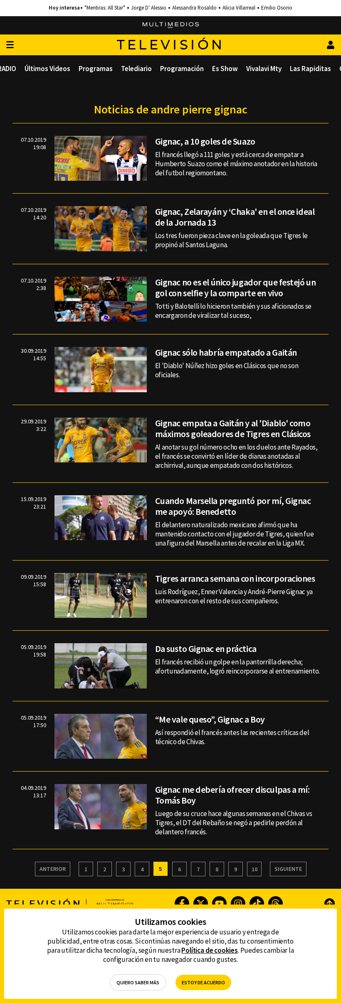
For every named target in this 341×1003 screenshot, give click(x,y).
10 (254, 869)
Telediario (136, 68)
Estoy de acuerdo (203, 982)
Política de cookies (209, 950)
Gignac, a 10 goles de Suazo (205, 141)
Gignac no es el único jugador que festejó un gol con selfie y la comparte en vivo (235, 287)
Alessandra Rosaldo (194, 8)
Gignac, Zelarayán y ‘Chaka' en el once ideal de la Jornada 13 (235, 217)
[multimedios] (170, 25)
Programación (182, 68)
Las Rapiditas (310, 68)
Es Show (225, 68)
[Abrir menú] (10, 45)
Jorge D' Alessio (148, 8)
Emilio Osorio (276, 8)
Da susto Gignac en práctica (206, 648)
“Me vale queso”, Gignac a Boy (210, 719)
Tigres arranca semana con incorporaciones (235, 578)
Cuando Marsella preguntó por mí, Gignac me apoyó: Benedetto (233, 506)
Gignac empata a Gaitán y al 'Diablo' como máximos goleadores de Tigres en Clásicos (233, 428)
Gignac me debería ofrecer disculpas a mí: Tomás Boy (232, 795)
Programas (96, 68)
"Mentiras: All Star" (104, 8)
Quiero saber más (137, 982)
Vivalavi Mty (264, 68)
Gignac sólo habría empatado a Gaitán (226, 352)
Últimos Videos (47, 68)
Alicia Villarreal (238, 8)
